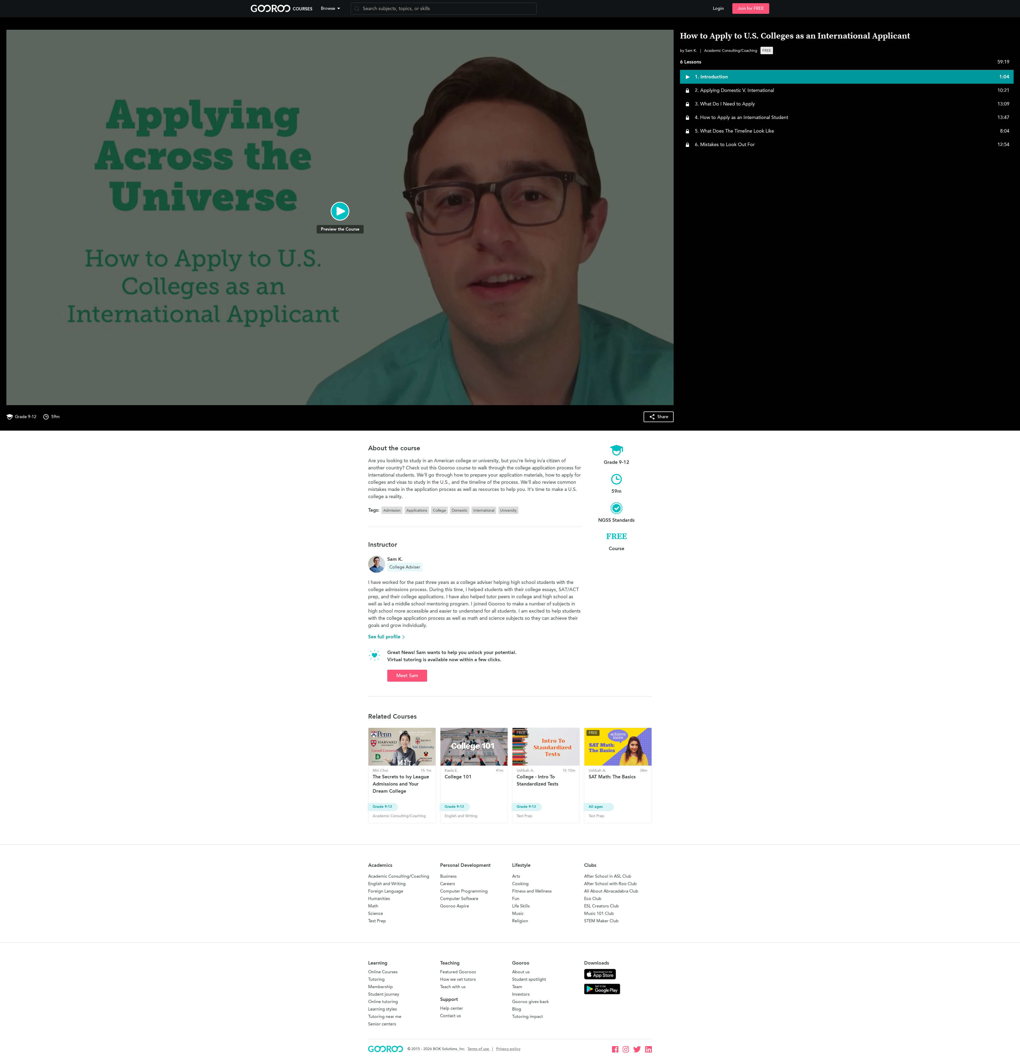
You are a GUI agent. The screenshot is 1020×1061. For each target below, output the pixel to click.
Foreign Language (385, 891)
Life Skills (521, 906)
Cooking (520, 883)
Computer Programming (464, 891)
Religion (520, 920)
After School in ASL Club (607, 876)
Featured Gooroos (458, 971)
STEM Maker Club (601, 920)
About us (521, 971)
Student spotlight (529, 979)
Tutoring (376, 979)
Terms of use (479, 1049)
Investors (521, 994)
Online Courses (383, 971)
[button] (331, 8)
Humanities (379, 898)
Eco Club (592, 898)
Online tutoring (383, 1001)
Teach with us (453, 986)
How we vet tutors (458, 979)
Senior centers (382, 1023)
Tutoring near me (384, 1016)
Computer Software (459, 898)
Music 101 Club (599, 913)
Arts (516, 876)
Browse (328, 8)
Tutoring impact (527, 1016)
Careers (447, 883)
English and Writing (387, 883)
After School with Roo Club (610, 883)
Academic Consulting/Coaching (398, 876)
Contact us (450, 1015)
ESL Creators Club (601, 906)
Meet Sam (407, 675)
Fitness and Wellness (532, 891)
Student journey (383, 994)
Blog (516, 1009)
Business (448, 876)
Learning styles (382, 1009)
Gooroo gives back (530, 1001)
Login (718, 8)
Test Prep (377, 920)
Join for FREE (751, 8)
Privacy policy (508, 1049)
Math (373, 906)
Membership (380, 986)
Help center (451, 1008)
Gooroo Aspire (454, 906)
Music (518, 913)
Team (517, 986)
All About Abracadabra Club (611, 891)
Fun (515, 898)
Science (375, 913)
